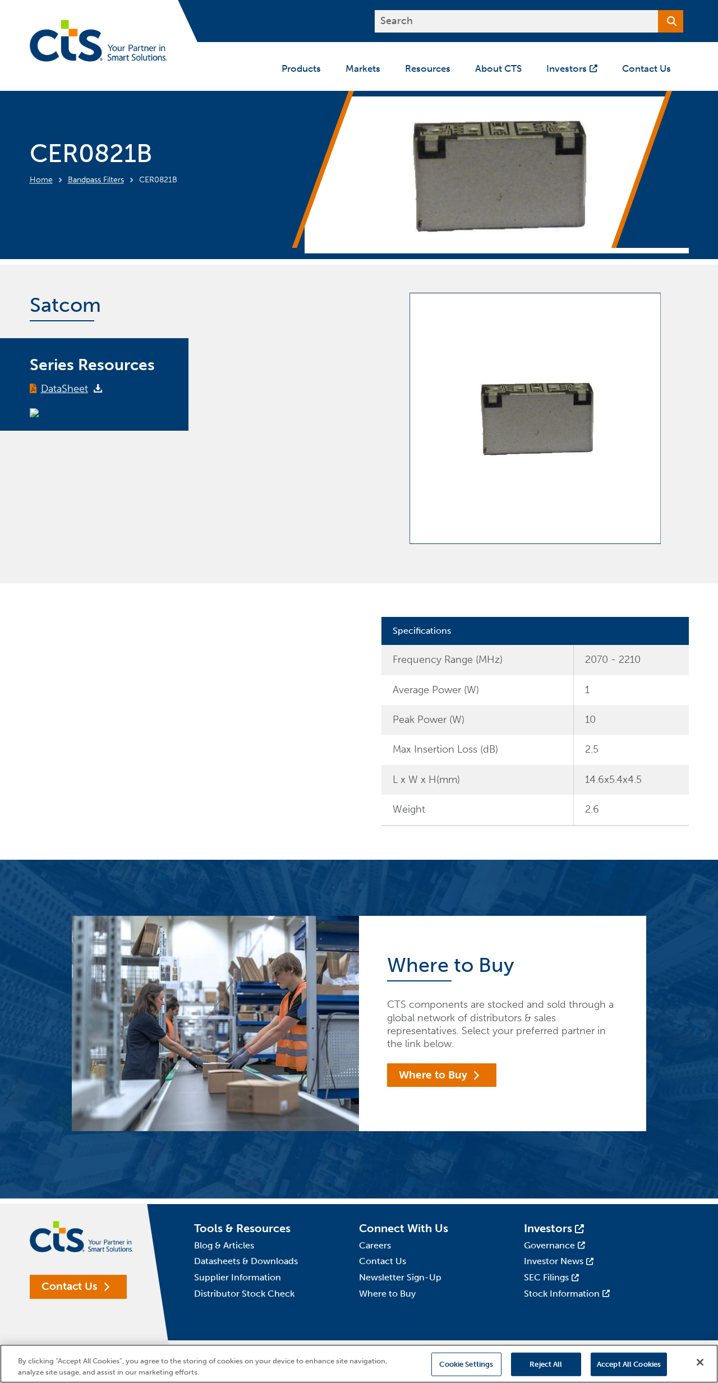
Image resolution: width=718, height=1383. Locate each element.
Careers (375, 1245)
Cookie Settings (466, 1364)
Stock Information (562, 1293)
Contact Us (70, 1286)
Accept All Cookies (629, 1364)
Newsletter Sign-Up (400, 1277)
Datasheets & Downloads (246, 1261)
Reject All (546, 1364)
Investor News (553, 1261)
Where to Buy (433, 1074)
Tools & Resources (242, 1228)
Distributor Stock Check (244, 1293)
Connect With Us (403, 1228)
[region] (359, 1363)
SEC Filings (546, 1277)
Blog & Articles (224, 1245)
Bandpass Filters (96, 180)
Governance (549, 1245)
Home (41, 180)
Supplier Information (237, 1277)
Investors (548, 1228)
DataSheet (64, 388)
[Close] (700, 1362)
